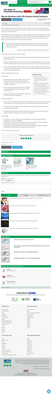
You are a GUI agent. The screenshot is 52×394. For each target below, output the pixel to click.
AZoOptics (29, 343)
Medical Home (13, 2)
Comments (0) (4, 144)
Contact (3, 348)
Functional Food (5, 311)
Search (3, 341)
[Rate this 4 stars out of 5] (28, 138)
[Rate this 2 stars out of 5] (24, 138)
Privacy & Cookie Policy (6, 351)
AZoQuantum (30, 350)
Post (3, 191)
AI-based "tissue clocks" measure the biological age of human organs (24, 213)
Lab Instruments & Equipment (33, 312)
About (3, 338)
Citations (4, 152)
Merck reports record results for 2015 (18, 166)
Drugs (3, 325)
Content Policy (5, 353)
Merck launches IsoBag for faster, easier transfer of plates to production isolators (41, 91)
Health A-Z (4, 314)
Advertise (4, 346)
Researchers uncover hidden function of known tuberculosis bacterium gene (26, 198)
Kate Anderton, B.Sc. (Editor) (12, 25)
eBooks (3, 327)
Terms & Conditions (6, 350)
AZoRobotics (29, 345)
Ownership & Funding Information (9, 354)
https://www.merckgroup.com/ (12, 130)
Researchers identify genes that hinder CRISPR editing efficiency (23, 220)
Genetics (9, 269)
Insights (3, 319)
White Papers (4, 316)
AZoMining (29, 348)
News (3, 312)
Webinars (29, 321)
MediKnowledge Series (6, 321)
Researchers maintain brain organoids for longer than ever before (24, 228)
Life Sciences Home (22, 2)
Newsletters (4, 343)
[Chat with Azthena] (49, 391)
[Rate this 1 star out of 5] (21, 138)
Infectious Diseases (11, 281)
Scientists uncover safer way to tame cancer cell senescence (23, 205)
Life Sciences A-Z (30, 314)
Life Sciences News (10, 142)
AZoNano (29, 340)
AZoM (28, 338)
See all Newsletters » (6, 287)
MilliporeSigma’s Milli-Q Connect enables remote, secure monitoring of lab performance (6, 167)
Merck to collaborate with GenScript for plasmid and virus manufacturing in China (31, 167)
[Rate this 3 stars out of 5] (26, 138)
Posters (3, 329)
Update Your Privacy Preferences (42, 366)
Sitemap (3, 345)
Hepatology (9, 275)
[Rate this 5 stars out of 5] (30, 138)
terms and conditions (22, 361)
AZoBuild (29, 351)
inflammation (39, 68)
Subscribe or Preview (11, 270)
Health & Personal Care (7, 322)
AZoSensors (29, 346)
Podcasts (4, 330)
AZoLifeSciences (30, 353)
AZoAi (28, 354)
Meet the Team (5, 340)
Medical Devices (5, 324)
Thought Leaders (5, 317)
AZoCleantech (30, 341)
